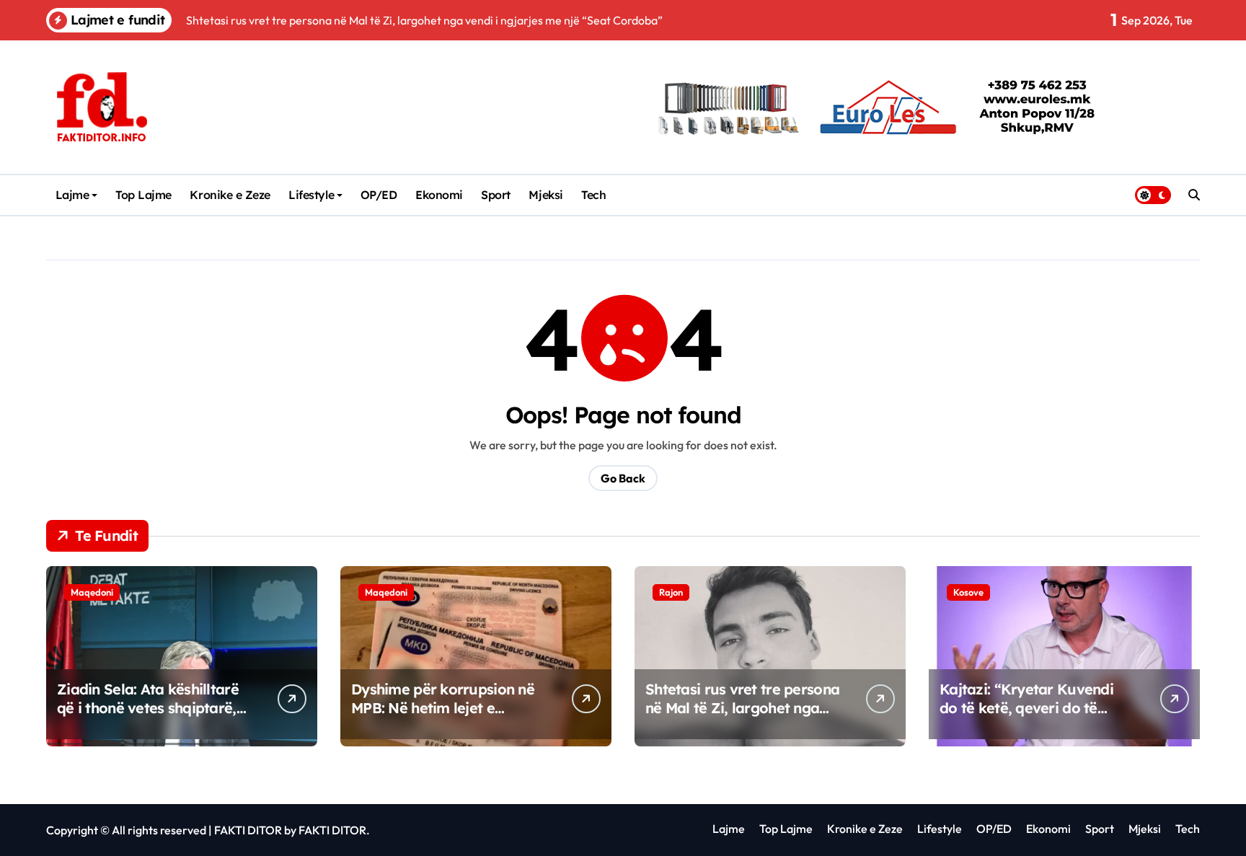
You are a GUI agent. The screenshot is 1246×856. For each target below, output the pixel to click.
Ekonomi (439, 194)
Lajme (72, 194)
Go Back (623, 478)
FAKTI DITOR (248, 830)
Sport (496, 194)
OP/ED (379, 194)
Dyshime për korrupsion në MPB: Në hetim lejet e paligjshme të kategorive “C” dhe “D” (442, 717)
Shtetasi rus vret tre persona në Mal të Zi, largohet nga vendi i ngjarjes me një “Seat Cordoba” (742, 717)
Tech (593, 194)
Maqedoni (92, 592)
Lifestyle (311, 194)
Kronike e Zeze (230, 194)
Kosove (968, 592)
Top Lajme (143, 194)
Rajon (671, 592)
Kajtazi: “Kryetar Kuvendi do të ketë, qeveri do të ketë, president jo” (1026, 708)
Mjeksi (545, 194)
